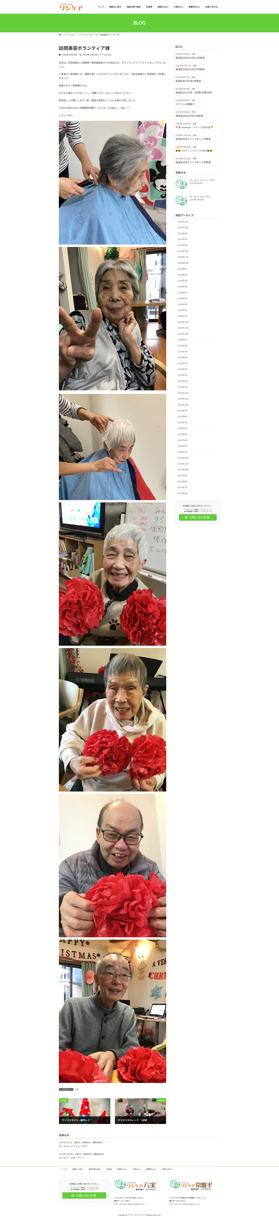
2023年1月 (182, 387)
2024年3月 (182, 304)
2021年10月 (182, 469)
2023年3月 (182, 375)
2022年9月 (182, 410)
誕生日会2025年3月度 (189, 115)
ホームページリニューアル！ (202, 180)
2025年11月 (182, 221)
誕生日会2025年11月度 (190, 57)
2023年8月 (182, 345)
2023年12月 (182, 322)
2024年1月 (182, 316)
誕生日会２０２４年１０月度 (193, 162)
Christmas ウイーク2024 (194, 127)
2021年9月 (182, 475)
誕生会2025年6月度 (188, 80)
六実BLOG (136, 1169)
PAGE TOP (270, 1180)
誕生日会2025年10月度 (190, 69)
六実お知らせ (86, 1142)
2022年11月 (182, 399)
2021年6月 (182, 493)
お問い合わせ (167, 1169)
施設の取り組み (95, 1169)
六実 (76, 1089)
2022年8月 (182, 416)
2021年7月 (182, 487)
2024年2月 (182, 310)
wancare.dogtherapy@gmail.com (132, 1204)
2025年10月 (182, 227)
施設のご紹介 (78, 1169)
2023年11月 (182, 328)
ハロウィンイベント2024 (194, 150)
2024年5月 (182, 292)
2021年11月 (182, 463)
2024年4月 (182, 298)
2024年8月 (182, 274)
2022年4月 (182, 440)
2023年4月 (182, 369)
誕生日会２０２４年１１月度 (193, 138)
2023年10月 (182, 333)
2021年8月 (182, 481)
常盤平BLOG (151, 1169)
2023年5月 (182, 363)
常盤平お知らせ (97, 1142)
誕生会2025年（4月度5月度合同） (196, 92)
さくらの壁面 (185, 104)
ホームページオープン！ (200, 196)
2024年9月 (182, 269)
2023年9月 (182, 339)
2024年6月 (182, 286)
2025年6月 (182, 233)
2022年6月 (182, 428)
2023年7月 (182, 351)
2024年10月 (182, 263)
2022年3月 (182, 446)
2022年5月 (182, 434)
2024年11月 (182, 257)
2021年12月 (182, 458)
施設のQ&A (122, 1169)
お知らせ (77, 1142)
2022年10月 (182, 404)
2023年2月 (182, 381)
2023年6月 (182, 357)
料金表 (109, 1169)
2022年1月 (182, 452)
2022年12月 (182, 393)
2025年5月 (182, 239)
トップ (64, 1169)
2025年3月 (182, 245)
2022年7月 (182, 422)
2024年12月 (182, 251)
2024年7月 (182, 280)
